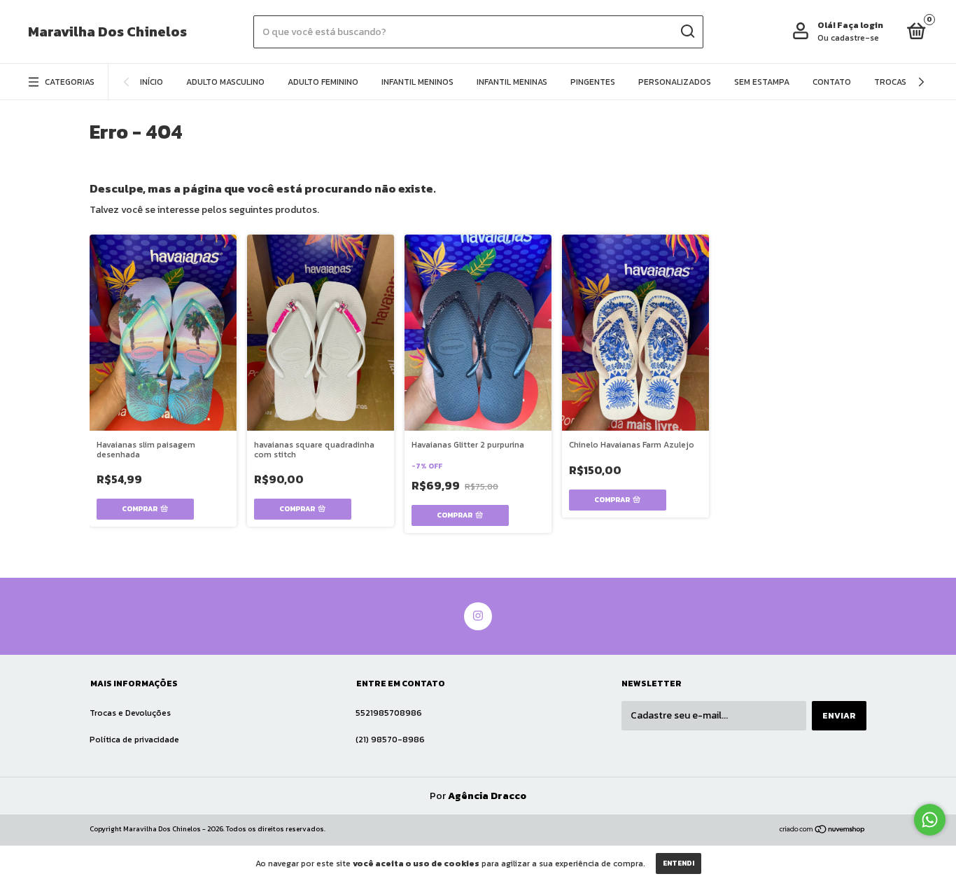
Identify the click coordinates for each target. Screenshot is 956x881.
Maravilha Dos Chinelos (107, 31)
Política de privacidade (134, 739)
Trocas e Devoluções (130, 713)
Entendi (678, 863)
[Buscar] (686, 31)
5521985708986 (389, 713)
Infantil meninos (417, 82)
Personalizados (674, 82)
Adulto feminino (323, 82)
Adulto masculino (225, 82)
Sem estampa (761, 82)
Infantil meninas (512, 82)
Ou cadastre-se (848, 38)
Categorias (69, 82)
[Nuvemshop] (822, 831)
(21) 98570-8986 (390, 739)
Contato (832, 82)
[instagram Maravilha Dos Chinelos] (478, 616)
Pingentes (592, 82)
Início (151, 82)
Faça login (860, 25)
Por (478, 796)
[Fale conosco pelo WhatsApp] (930, 819)
